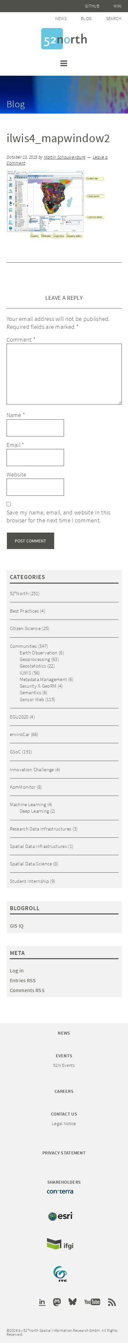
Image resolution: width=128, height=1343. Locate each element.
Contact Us (64, 1114)
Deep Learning (34, 811)
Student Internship (29, 881)
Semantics (30, 692)
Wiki (117, 6)
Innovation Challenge (32, 769)
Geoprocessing (35, 659)
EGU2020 (19, 717)
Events (64, 1056)
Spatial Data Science (31, 863)
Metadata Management (43, 679)
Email (15, 445)
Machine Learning (28, 804)
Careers (64, 1091)
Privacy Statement (64, 1153)
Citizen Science (25, 628)
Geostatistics (33, 666)
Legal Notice (64, 1123)
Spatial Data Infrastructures (38, 846)
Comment (21, 339)
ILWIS (26, 673)
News (61, 18)
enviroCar (20, 734)
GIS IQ (17, 925)
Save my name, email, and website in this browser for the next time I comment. (59, 516)
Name (16, 415)
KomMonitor (23, 787)
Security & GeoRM (38, 686)
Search (114, 18)
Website (17, 474)
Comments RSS (27, 990)
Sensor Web (32, 699)
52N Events (64, 1065)
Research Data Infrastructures (41, 829)
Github (92, 6)
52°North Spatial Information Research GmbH (64, 38)
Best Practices (24, 611)
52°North (19, 593)
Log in (17, 970)
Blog (86, 18)
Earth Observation (39, 652)
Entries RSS (23, 980)
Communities (23, 646)
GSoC (15, 752)
